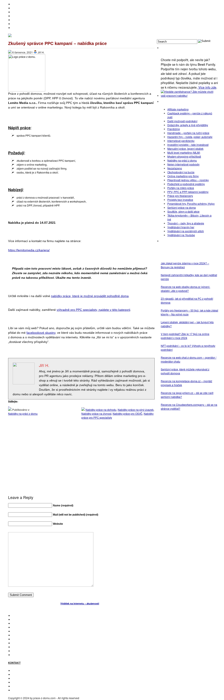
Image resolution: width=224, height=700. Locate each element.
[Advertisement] (81, 463)
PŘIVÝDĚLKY (20, 12)
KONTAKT (18, 670)
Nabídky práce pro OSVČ (127, 413)
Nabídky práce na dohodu (101, 409)
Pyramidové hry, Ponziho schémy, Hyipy (191, 203)
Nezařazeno (174, 168)
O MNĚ (16, 8)
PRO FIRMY (19, 643)
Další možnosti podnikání (182, 121)
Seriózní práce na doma (181, 207)
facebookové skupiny (40, 332)
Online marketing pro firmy (183, 176)
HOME (16, 4)
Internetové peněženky (180, 141)
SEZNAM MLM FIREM (25, 651)
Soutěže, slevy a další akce (183, 211)
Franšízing (173, 129)
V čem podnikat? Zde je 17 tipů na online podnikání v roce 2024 (185, 336)
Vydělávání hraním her (180, 227)
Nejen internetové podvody (183, 164)
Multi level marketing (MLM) (183, 152)
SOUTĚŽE (18, 647)
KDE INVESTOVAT (23, 619)
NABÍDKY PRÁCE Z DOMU (28, 635)
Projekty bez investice (180, 199)
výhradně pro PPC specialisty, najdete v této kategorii (93, 309)
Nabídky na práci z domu (23, 413)
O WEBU (17, 655)
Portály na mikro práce (180, 188)
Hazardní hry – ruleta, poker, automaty (189, 137)
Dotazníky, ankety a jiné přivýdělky (187, 125)
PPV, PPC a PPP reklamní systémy (187, 192)
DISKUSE (18, 639)
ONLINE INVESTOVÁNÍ (26, 16)
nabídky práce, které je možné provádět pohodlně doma (90, 296)
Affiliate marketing (178, 109)
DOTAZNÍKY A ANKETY (26, 20)
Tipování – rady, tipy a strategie (185, 223)
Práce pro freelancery (180, 196)
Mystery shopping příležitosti (184, 156)
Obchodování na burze (180, 172)
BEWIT (16, 27)
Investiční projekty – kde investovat (187, 144)
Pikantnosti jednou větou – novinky (188, 180)
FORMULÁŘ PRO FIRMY (27, 682)
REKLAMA (18, 678)
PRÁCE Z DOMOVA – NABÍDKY (31, 24)
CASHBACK (19, 623)
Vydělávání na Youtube (181, 235)
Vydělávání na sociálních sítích (185, 231)
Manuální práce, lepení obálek (185, 148)
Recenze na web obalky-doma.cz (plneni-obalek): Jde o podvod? (185, 288)
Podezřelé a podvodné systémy (186, 184)
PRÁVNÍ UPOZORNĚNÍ (26, 690)
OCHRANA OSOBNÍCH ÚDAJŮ (31, 686)
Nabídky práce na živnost (96, 413)
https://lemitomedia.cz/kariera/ (29, 250)
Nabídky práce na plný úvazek (136, 409)
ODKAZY (17, 674)
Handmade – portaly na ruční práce (188, 133)
